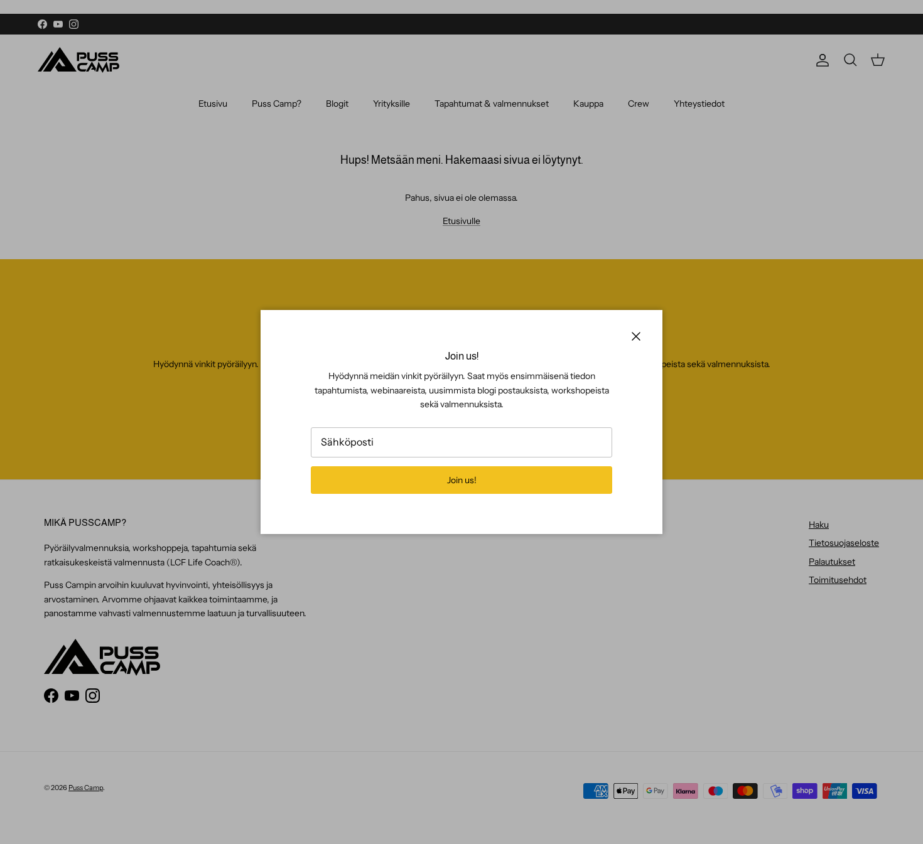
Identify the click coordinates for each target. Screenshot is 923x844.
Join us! (462, 480)
